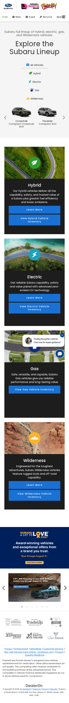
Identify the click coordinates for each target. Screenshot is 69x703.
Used (31, 16)
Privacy (9, 648)
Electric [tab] (37, 82)
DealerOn (27, 689)
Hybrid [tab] (37, 73)
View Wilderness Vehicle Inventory (34, 495)
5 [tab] (42, 607)
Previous (5, 117)
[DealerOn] (34, 685)
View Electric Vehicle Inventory (34, 308)
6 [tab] (47, 607)
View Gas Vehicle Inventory (34, 389)
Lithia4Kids (36, 648)
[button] (5, 16)
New (18, 16)
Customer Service (53, 648)
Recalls (53, 689)
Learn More (34, 209)
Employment (21, 648)
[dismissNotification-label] (62, 335)
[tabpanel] (34, 587)
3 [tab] (32, 607)
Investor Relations (34, 655)
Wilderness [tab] (37, 98)
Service (47, 16)
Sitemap (37, 689)
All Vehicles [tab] (36, 65)
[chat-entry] (59, 353)
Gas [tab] (37, 90)
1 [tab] (22, 607)
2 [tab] (27, 607)
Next (63, 117)
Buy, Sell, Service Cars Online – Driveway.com (29, 652)
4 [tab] (37, 607)
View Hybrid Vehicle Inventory (35, 220)
